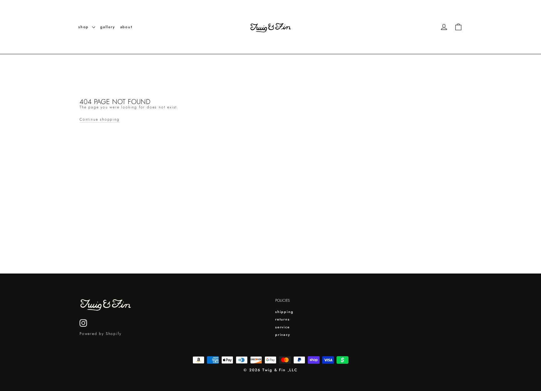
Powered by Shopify (100, 333)
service (282, 327)
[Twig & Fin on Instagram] (83, 323)
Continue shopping (100, 119)
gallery (107, 27)
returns (282, 319)
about (126, 27)
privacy (282, 334)
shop (84, 27)
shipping (284, 311)
